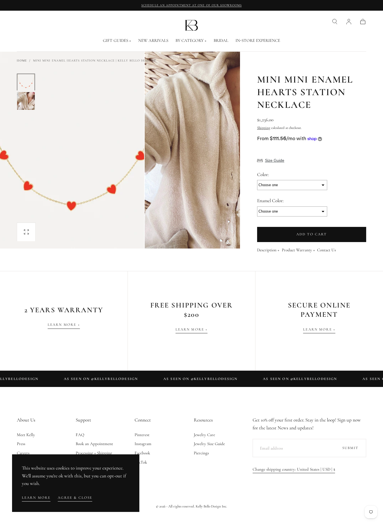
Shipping (263, 128)
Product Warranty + (298, 250)
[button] (334, 21)
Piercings (201, 452)
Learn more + (64, 324)
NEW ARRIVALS (153, 40)
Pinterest (142, 434)
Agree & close (75, 497)
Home (22, 60)
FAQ (80, 434)
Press (21, 443)
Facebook (142, 452)
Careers (23, 452)
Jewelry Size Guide (209, 443)
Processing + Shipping (94, 452)
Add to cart (311, 234)
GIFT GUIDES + (117, 40)
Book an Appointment (94, 443)
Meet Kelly (26, 434)
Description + (268, 250)
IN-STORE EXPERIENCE (258, 40)
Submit (350, 448)
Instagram (143, 443)
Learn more (36, 497)
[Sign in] (348, 21)
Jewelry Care (204, 434)
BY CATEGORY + (191, 40)
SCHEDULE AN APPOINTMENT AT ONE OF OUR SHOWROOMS (191, 5)
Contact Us (326, 250)
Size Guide (274, 160)
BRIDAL (221, 40)
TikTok (141, 462)
